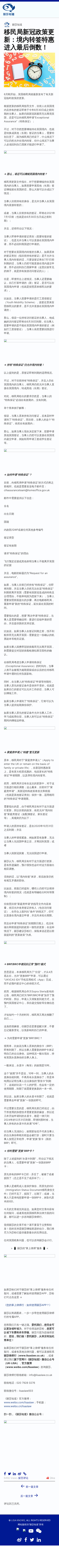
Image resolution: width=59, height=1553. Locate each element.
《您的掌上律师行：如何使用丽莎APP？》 (28, 1305)
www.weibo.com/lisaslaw (19, 1402)
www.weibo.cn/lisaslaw (17, 1406)
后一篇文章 (29, 1495)
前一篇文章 (29, 1485)
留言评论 (23, 1478)
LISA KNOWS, (18, 1520)
